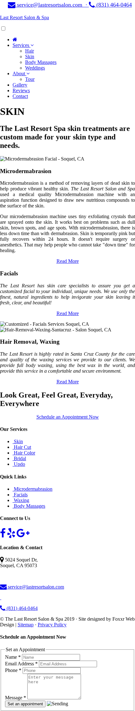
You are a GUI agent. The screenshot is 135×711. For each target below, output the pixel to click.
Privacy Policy (52, 624)
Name (13, 657)
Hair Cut (22, 447)
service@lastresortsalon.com (35, 587)
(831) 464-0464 (113, 5)
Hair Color (24, 452)
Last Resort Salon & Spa (24, 17)
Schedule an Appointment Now (67, 417)
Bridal (19, 458)
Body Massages (29, 506)
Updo (19, 464)
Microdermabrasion (32, 489)
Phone (13, 670)
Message (15, 697)
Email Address (21, 663)
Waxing (21, 500)
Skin (18, 441)
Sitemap (26, 624)
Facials (20, 494)
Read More (68, 261)
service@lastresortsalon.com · (52, 5)
